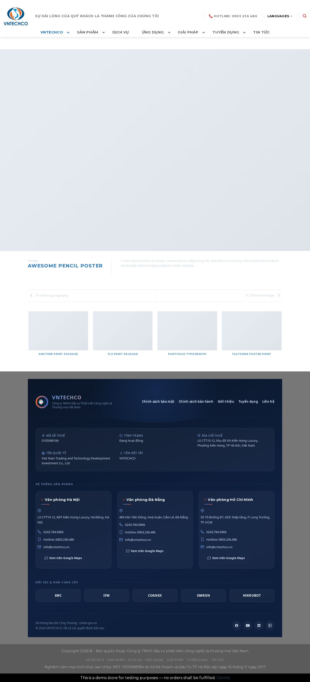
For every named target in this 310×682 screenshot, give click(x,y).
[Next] (281, 340)
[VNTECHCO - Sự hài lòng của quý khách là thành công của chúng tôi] (16, 16)
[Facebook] (236, 625)
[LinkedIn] (259, 625)
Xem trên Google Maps (65, 558)
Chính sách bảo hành (196, 401)
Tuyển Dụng (197, 660)
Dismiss (223, 677)
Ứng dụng (154, 660)
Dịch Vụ (135, 660)
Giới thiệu (226, 401)
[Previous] (28, 340)
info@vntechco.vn (56, 547)
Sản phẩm (116, 660)
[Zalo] (270, 625)
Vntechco (95, 660)
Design (33, 261)
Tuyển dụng (248, 401)
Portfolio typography (51, 295)
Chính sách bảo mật (158, 401)
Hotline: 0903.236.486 (58, 539)
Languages (278, 16)
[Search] (304, 16)
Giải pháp (175, 660)
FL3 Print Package (260, 295)
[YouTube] (247, 625)
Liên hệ (268, 401)
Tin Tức (218, 660)
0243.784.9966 (53, 532)
